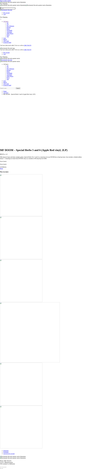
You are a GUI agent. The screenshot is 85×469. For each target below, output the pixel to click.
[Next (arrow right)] (2, 468)
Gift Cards (6, 41)
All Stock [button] (5, 64)
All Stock (5, 21)
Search (18, 88)
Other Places (10, 33)
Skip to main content (5, 0)
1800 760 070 (27, 45)
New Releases (10, 26)
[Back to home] (6, 10)
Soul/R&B (9, 30)
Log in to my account (9, 453)
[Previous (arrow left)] (0, 468)
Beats (8, 29)
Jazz (8, 36)
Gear (4, 38)
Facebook (5, 452)
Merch (5, 39)
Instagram (5, 450)
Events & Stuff (7, 42)
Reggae (9, 27)
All (7, 23)
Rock (8, 35)
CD (8, 24)
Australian (9, 32)
